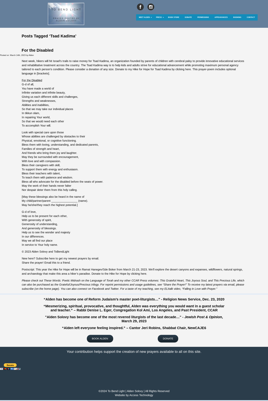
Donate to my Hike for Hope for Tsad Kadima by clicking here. (153, 69)
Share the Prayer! (175, 284)
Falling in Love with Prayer (199, 288)
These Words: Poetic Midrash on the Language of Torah (78, 280)
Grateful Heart (174, 280)
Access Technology (141, 395)
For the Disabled (37, 50)
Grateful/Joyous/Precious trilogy (79, 284)
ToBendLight (61, 251)
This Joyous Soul (195, 280)
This (162, 280)
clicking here (138, 273)
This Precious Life (225, 280)
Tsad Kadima (101, 61)
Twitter (114, 288)
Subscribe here (45, 258)
